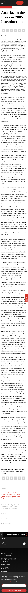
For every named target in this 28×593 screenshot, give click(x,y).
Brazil (9, 493)
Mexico (3, 496)
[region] (14, 582)
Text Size (5, 518)
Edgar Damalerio (15, 505)
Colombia (14, 493)
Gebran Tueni (4, 507)
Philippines (4, 498)
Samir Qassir (4, 510)
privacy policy (8, 582)
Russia (9, 498)
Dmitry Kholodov (5, 505)
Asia (8, 491)
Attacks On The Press (6, 7)
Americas (3, 491)
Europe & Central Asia (6, 495)
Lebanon (19, 495)
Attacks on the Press (15, 491)
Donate (23, 534)
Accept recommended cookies (14, 590)
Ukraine (14, 498)
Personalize (14, 585)
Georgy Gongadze (13, 507)
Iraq (14, 495)
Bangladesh (4, 493)
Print (4, 513)
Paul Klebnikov (14, 508)
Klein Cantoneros (5, 508)
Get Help (19, 3)
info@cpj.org (4, 571)
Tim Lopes (11, 510)
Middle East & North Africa (13, 496)
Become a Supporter (12, 534)
